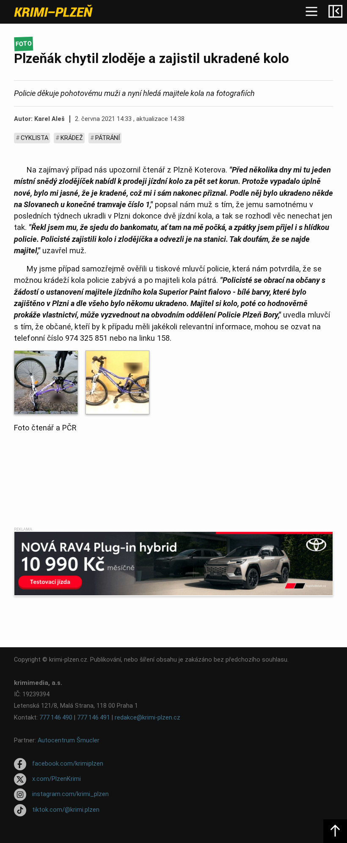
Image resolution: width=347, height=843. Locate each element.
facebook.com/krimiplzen (67, 763)
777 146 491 (93, 717)
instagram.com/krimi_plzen (70, 794)
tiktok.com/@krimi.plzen (65, 809)
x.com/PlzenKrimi (56, 779)
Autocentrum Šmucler (68, 740)
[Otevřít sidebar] (335, 12)
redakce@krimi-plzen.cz (147, 717)
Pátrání (107, 138)
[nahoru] (335, 831)
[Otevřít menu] (311, 12)
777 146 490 (55, 717)
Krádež (72, 138)
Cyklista (34, 138)
